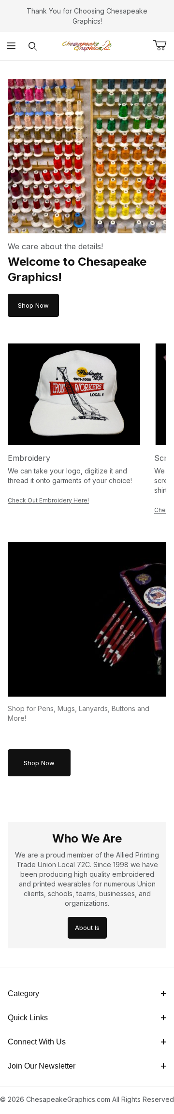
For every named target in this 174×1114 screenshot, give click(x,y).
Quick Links (28, 1018)
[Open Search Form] (33, 46)
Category (23, 993)
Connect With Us (37, 1042)
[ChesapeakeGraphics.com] (87, 45)
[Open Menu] (11, 46)
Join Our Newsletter (41, 1066)
